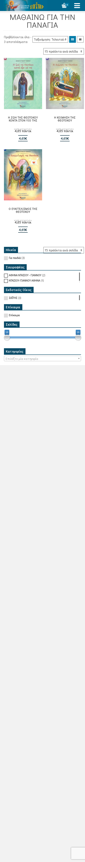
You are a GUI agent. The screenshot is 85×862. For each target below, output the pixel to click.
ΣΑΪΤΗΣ (13, 298)
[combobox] (42, 358)
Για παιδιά (15, 258)
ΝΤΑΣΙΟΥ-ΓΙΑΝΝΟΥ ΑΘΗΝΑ (24, 280)
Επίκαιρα (14, 315)
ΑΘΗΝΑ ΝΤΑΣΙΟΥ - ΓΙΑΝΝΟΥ (25, 275)
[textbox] (42, 358)
